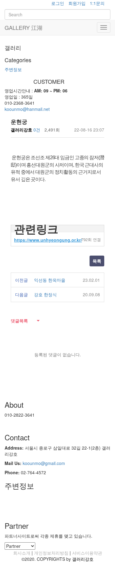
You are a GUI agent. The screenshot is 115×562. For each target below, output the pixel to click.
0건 (36, 130)
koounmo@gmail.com (44, 463)
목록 (97, 261)
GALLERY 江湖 (23, 27)
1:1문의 (97, 3)
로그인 (57, 3)
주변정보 (13, 69)
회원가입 (77, 3)
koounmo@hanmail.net (27, 109)
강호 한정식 (45, 294)
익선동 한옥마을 (49, 280)
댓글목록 (19, 320)
